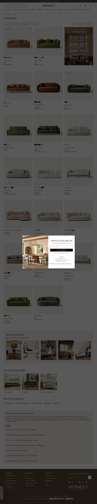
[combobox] (61, 246)
